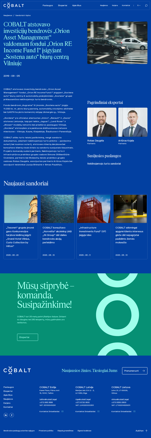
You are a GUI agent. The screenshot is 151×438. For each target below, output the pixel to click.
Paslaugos (48, 5)
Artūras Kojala (126, 140)
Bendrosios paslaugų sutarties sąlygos (19, 431)
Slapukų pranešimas (65, 431)
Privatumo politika (46, 431)
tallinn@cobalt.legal (48, 399)
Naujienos (104, 5)
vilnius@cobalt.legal (120, 399)
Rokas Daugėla (95, 140)
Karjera (115, 5)
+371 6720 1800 (83, 402)
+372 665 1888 (46, 402)
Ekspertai (62, 5)
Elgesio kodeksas (84, 431)
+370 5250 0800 (118, 402)
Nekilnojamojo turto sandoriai (104, 163)
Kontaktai (126, 5)
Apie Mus (76, 5)
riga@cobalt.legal (83, 399)
